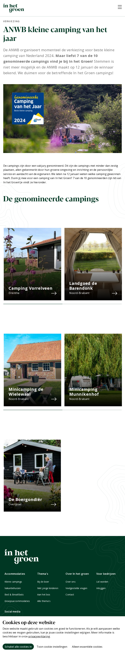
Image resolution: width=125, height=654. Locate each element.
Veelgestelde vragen (76, 588)
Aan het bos (43, 594)
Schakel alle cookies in (18, 646)
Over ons (70, 581)
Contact (70, 594)
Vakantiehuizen (13, 588)
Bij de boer (43, 581)
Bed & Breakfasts (14, 594)
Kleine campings (13, 581)
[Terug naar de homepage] (13, 8)
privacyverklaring (39, 636)
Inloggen (101, 588)
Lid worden (102, 581)
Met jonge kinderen (47, 588)
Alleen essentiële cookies (87, 646)
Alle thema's (43, 601)
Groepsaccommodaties (17, 601)
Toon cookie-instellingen (52, 646)
